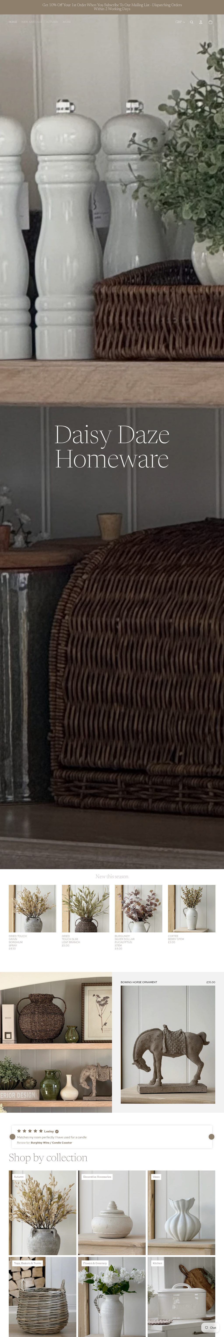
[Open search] (191, 22)
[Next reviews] (211, 1137)
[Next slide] (52, 908)
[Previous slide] (12, 908)
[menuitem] (67, 22)
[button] (112, 1136)
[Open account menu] (201, 22)
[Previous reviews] (12, 1137)
